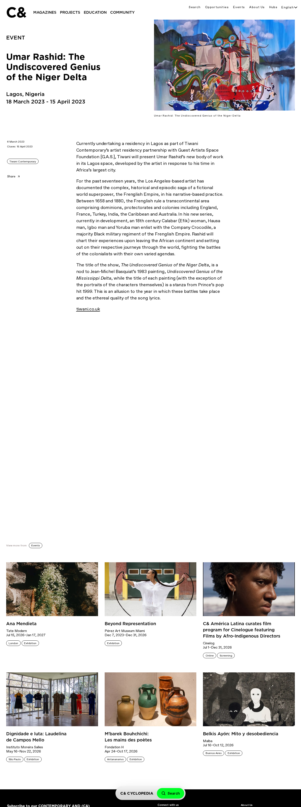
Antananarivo (115, 759)
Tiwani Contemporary (22, 161)
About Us (257, 7)
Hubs (273, 7)
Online (210, 655)
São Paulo (15, 759)
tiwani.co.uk (88, 309)
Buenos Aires (214, 753)
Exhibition (30, 643)
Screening (226, 655)
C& (16, 12)
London (13, 643)
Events (239, 7)
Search (195, 7)
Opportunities (217, 7)
